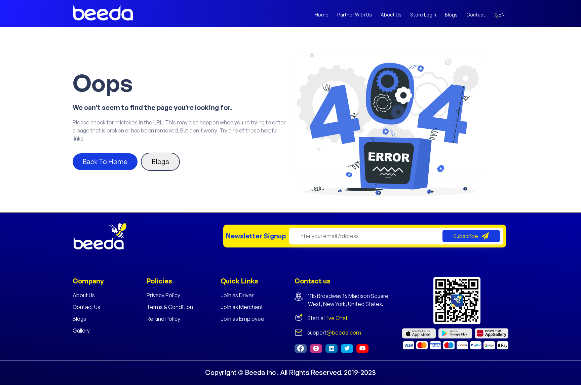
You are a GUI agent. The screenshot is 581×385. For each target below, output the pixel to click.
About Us (391, 14)
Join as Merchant (242, 307)
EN (502, 14)
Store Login (423, 14)
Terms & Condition (170, 307)
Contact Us (86, 307)
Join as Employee (242, 318)
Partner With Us (354, 14)
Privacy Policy (163, 295)
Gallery (81, 330)
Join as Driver (237, 295)
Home (321, 14)
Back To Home (105, 161)
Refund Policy (163, 318)
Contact (475, 14)
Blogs (451, 14)
